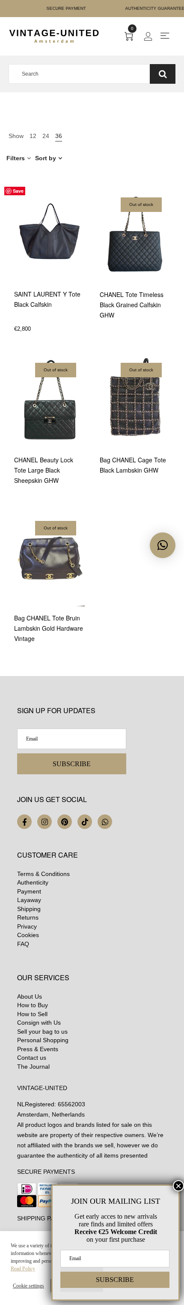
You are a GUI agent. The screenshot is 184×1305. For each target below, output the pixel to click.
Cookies (28, 935)
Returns (28, 917)
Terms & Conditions (43, 873)
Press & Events (37, 1049)
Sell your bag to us (42, 1031)
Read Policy (23, 1269)
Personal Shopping (42, 1040)
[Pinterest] (64, 821)
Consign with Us (39, 1022)
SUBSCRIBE (72, 763)
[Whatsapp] (105, 821)
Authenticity (32, 882)
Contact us (31, 1057)
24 (45, 135)
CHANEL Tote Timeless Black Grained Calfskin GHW (131, 304)
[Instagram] (44, 821)
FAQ (23, 944)
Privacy (27, 926)
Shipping (29, 908)
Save (18, 191)
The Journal (33, 1066)
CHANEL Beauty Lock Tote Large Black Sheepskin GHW (43, 470)
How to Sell (32, 1014)
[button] (162, 545)
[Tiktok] (84, 821)
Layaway (29, 899)
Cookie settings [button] (28, 1286)
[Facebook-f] (24, 821)
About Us (29, 996)
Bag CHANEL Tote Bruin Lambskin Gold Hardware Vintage (48, 628)
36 (58, 135)
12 (33, 135)
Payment (29, 891)
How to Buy (32, 1005)
